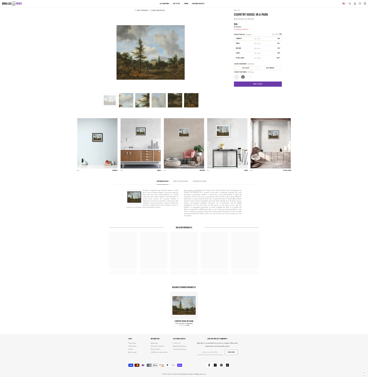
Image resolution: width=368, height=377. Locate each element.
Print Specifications (180, 181)
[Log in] (355, 3)
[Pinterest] (221, 365)
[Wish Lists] (360, 3)
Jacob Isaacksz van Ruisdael (244, 19)
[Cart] (365, 3)
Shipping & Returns (199, 181)
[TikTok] (227, 365)
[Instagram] (215, 365)
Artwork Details (163, 181)
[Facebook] (209, 365)
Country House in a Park (184, 321)
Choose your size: (242, 34)
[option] (150, 52)
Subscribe (231, 352)
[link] (123, 271)
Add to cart (257, 84)
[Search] (350, 3)
